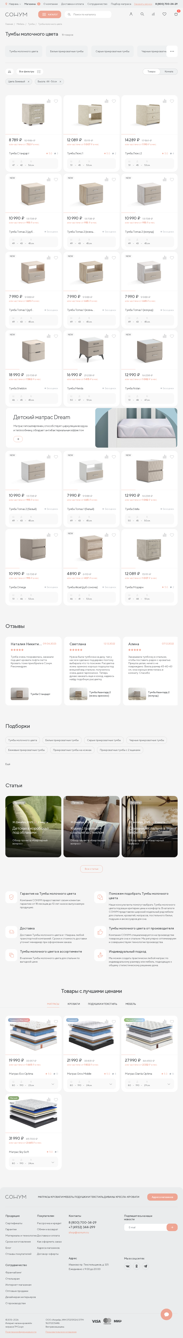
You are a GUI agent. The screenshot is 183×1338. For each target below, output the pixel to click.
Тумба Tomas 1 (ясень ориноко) (80, 310)
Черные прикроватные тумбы (146, 740)
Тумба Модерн (134, 587)
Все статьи (91, 868)
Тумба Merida (75, 388)
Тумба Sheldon (18, 388)
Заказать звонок (143, 3)
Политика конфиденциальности (20, 1332)
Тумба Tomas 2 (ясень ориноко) (80, 231)
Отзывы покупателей (18, 1253)
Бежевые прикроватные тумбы (26, 750)
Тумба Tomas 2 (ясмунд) (139, 231)
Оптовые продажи (16, 1290)
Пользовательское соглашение (61, 1332)
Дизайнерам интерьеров (20, 1296)
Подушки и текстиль (102, 1003)
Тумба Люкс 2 (133, 153)
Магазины (30, 3)
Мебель (130, 1003)
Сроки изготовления (18, 1241)
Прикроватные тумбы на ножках (72, 750)
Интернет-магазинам (18, 1284)
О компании (50, 3)
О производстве (15, 1303)
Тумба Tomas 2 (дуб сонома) (21, 231)
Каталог (53, 14)
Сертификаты (13, 1223)
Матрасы (53, 1003)
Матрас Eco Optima (21, 1073)
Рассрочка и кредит (49, 1223)
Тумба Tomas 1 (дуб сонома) (20, 310)
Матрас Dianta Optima (138, 1073)
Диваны (109, 1196)
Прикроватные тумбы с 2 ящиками (120, 750)
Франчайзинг (13, 1272)
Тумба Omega (17, 587)
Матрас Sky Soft (19, 1152)
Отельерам (12, 1278)
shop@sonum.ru (79, 1232)
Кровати (74, 1003)
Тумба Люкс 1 (75, 153)
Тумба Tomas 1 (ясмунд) (139, 310)
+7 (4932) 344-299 (82, 1227)
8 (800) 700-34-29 (166, 3)
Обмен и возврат (47, 1229)
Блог (8, 1247)
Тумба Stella (132, 509)
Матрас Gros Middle (79, 1073)
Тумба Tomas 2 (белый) (23, 509)
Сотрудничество (97, 3)
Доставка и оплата (72, 3)
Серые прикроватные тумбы (104, 740)
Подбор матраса (121, 3)
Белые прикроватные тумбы (62, 740)
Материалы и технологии (21, 1235)
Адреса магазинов (162, 1197)
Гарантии (11, 1229)
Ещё (7, 764)
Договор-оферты (48, 1253)
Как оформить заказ (49, 1241)
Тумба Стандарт (19, 153)
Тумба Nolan (132, 388)
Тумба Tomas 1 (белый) (80, 509)
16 (173, 1074)
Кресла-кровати (127, 1196)
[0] (176, 14)
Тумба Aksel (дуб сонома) (82, 587)
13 (57, 1074)
